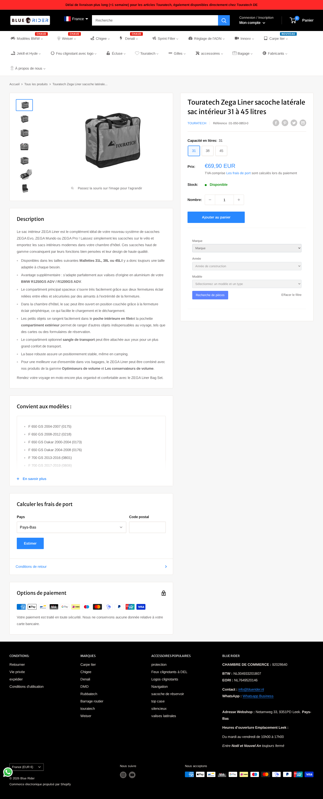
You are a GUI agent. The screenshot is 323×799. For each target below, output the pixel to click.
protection (158, 664)
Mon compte (250, 23)
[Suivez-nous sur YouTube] (132, 775)
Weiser (85, 716)
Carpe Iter (88, 664)
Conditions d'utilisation (26, 686)
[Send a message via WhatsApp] (7, 772)
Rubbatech (88, 694)
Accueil (14, 84)
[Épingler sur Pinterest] (285, 122)
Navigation (159, 686)
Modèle (197, 276)
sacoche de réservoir (167, 694)
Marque (197, 241)
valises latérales (163, 716)
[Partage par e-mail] (303, 122)
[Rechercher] (224, 20)
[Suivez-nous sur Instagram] (123, 775)
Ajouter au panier (216, 217)
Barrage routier (91, 701)
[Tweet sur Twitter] (294, 122)
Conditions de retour (31, 566)
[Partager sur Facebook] (276, 122)
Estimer (30, 543)
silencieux (159, 708)
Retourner (17, 664)
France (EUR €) (22, 767)
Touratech (197, 123)
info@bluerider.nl (251, 689)
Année (196, 258)
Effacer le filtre (291, 295)
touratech (87, 708)
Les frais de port (238, 173)
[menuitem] (28, 38)
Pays (21, 517)
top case (158, 701)
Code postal (139, 517)
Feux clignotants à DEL (169, 672)
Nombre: (195, 200)
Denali (85, 679)
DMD (84, 686)
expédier (16, 679)
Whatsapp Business (258, 696)
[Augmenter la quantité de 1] (239, 200)
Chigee (85, 672)
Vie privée (17, 672)
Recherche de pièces (210, 295)
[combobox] (155, 20)
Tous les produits (36, 84)
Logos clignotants (164, 679)
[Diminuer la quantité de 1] (210, 200)
